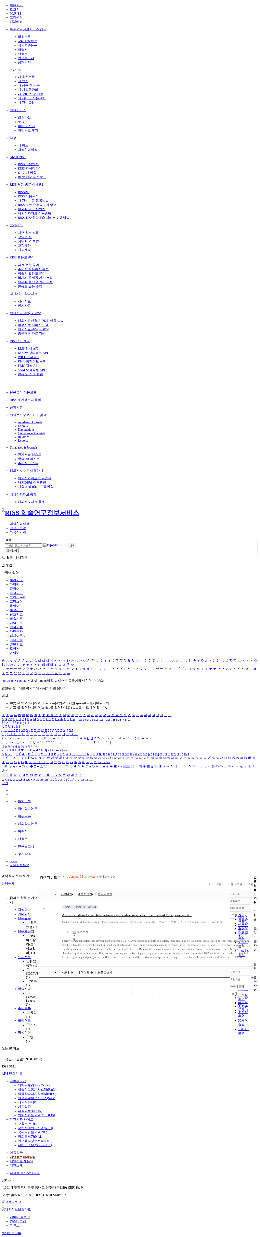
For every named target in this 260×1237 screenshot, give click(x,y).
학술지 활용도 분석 (32, 273)
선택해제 (8, 883)
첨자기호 (16, 627)
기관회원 (24, 1106)
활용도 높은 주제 (30, 286)
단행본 (23, 54)
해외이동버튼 (11, 1233)
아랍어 (15, 653)
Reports (23, 440)
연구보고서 (26, 58)
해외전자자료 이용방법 (34, 213)
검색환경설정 (27, 149)
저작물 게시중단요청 (25, 1173)
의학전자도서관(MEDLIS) (36, 1115)
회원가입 (16, 5)
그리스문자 (18, 597)
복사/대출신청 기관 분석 (35, 282)
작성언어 (24, 1032)
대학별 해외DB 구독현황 (35, 486)
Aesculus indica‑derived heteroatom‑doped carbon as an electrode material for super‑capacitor (127, 915)
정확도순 (235, 893)
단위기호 (16, 640)
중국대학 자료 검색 (32, 333)
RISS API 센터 (20, 341)
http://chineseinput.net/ (16, 680)
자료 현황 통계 (28, 265)
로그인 (15, 9)
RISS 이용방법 (28, 164)
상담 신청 (25, 237)
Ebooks (23, 426)
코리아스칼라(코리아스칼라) (31, 944)
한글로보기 (105, 894)
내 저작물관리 (28, 89)
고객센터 (16, 17)
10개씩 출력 (237, 986)
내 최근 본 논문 (29, 85)
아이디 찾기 (26, 126)
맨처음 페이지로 (136, 991)
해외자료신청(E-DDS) (25, 313)
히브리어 (16, 610)
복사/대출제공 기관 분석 (35, 277)
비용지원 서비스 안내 (33, 325)
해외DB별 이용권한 (32, 482)
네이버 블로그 (20, 1217)
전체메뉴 (16, 21)
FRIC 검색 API (28, 365)
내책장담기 (85, 894)
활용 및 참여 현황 (30, 374)
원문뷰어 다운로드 (23, 392)
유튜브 (15, 1225)
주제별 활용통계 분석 (33, 269)
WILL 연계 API (28, 357)
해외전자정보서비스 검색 (28, 415)
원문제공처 (26, 931)
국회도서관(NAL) (30, 1136)
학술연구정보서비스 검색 (28, 29)
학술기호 (16, 618)
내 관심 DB (26, 102)
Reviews (23, 437)
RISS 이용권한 (28, 196)
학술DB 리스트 (29, 459)
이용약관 (16, 1152)
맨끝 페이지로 (156, 991)
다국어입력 (18, 532)
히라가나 (16, 580)
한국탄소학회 (167, 922)
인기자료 (24, 305)
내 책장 (23, 81)
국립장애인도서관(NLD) (35, 1128)
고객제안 (24, 245)
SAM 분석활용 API (31, 370)
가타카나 (16, 584)
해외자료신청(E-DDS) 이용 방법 (41, 320)
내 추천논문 (26, 77)
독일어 (15, 606)
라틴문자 (16, 631)
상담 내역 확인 (28, 241)
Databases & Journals (23, 447)
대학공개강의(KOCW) (34, 1085)
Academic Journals (30, 422)
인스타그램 (18, 1221)
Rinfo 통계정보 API (31, 361)
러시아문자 (18, 635)
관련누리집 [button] (18, 1081)
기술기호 (16, 623)
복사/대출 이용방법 (32, 209)
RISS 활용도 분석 (22, 257)
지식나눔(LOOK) (30, 1111)
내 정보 (23, 145)
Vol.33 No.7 (219, 922)
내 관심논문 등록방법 (33, 200)
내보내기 (66, 894)
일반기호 (16, 644)
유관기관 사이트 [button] (21, 1119)
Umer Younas (135, 922)
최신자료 (24, 301)
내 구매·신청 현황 (30, 94)
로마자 (15, 648)
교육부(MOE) (27, 1123)
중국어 (15, 588)
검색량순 (24, 909)
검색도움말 (18, 528)
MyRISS (15, 13)
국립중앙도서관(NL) (32, 1132)
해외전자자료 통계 (23, 494)
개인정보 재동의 (21, 1161)
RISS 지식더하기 (30, 168)
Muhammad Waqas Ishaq (93, 922)
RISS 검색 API (28, 348)
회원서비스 (18, 110)
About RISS (18, 157)
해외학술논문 (27, 45)
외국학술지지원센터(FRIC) (37, 1094)
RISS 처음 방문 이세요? (26, 184)
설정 (13, 138)
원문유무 (24, 918)
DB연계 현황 (27, 172)
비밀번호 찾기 (28, 130)
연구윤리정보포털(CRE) (35, 1141)
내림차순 (235, 900)
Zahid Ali (149, 922)
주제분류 (24, 1008)
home (13, 861)
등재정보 (24, 957)
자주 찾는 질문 (28, 232)
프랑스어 (16, 601)
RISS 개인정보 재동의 (25, 400)
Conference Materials (31, 433)
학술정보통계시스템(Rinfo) (37, 1089)
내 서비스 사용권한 (32, 98)
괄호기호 (16, 614)
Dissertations (26, 429)
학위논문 (24, 36)
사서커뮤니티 (27, 1102)
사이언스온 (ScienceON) (35, 1145)
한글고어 (16, 593)
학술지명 (24, 989)
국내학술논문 (27, 41)
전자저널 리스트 (29, 454)
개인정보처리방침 (23, 1157)
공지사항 (16, 407)
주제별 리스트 (28, 463)
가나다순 (24, 914)
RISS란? (23, 192)
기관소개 (16, 1165)
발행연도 (24, 1020)
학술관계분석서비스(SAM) (37, 1098)
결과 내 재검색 (17, 557)
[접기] (255, 957)
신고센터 (24, 250)
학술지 (23, 49)
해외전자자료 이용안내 (26, 470)
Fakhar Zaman (70, 922)
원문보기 (82, 932)
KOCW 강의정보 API (33, 353)
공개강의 (24, 62)
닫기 (5, 783)
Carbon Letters (31, 1000)
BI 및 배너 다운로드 (32, 177)
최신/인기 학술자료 (23, 294)
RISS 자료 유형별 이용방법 (37, 205)
